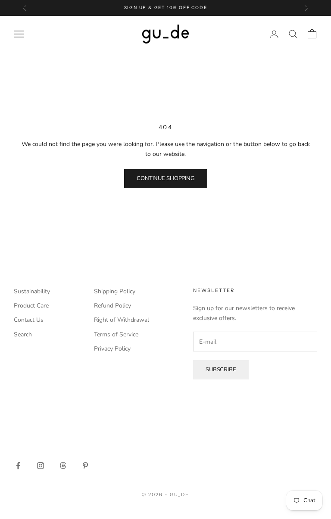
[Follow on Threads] (63, 465)
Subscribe (221, 369)
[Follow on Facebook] (18, 465)
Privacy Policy (112, 349)
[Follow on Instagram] (40, 465)
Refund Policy (112, 305)
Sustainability (32, 291)
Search (23, 334)
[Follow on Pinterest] (85, 465)
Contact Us (29, 320)
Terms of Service (116, 334)
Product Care (31, 305)
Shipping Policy (114, 291)
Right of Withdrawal (121, 320)
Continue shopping (165, 178)
